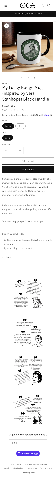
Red (20, 126)
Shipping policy (29, 473)
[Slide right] (34, 78)
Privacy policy (31, 468)
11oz (7, 137)
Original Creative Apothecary (26, 464)
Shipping (5, 110)
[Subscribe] (43, 442)
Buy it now (28, 169)
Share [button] (8, 257)
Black (8, 126)
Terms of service (46, 468)
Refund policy (18, 468)
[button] (6, 5)
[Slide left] (21, 78)
